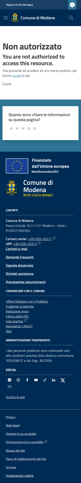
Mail (9, 331)
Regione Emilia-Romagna (19, 5)
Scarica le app (15, 396)
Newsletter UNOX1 (19, 326)
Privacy (10, 417)
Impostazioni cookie (19, 475)
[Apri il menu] (5, 17)
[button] (71, 18)
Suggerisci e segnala (20, 306)
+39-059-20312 (25, 243)
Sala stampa (14, 321)
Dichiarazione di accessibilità (24, 442)
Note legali (13, 425)
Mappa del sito (15, 450)
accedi (16, 75)
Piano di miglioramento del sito (26, 459)
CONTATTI (12, 210)
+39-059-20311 (40, 238)
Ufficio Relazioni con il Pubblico (27, 301)
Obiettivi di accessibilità (21, 433)
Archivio (11, 467)
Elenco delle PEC (17, 316)
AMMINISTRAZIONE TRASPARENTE (28, 340)
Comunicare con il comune (25, 291)
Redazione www (17, 311)
